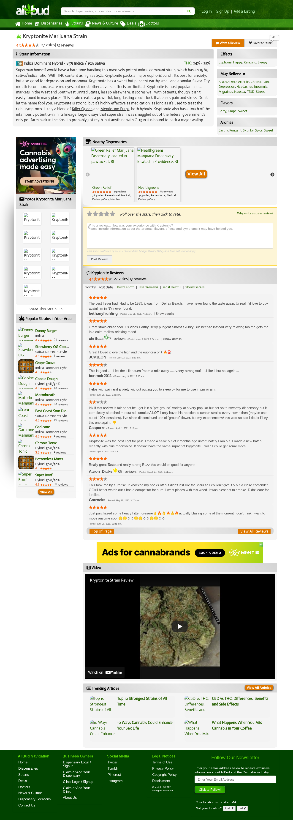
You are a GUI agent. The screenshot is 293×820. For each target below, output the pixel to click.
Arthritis (243, 82)
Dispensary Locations (34, 799)
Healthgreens (148, 187)
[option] (112, 175)
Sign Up (222, 11)
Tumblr (113, 768)
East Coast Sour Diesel (53, 411)
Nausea (239, 92)
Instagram (115, 781)
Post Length (125, 287)
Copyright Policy (164, 774)
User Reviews (148, 287)
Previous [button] (87, 174)
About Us (70, 797)
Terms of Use (162, 762)
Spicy (259, 130)
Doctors (152, 23)
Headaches (244, 87)
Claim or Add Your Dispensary (76, 774)
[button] (165, 313)
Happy (237, 62)
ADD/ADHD (228, 82)
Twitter (112, 762)
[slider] (30, 45)
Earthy (223, 130)
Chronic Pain (260, 82)
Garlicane (42, 427)
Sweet (242, 111)
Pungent (235, 130)
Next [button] (272, 174)
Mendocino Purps (114, 109)
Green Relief (101, 187)
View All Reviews (254, 531)
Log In (207, 11)
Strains (77, 23)
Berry (222, 111)
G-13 (51, 114)
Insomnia (260, 87)
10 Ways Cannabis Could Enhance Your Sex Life (145, 725)
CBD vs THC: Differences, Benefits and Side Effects (240, 701)
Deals (131, 23)
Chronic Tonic (46, 443)
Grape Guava (45, 363)
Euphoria (225, 62)
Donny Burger (46, 330)
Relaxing (250, 62)
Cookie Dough (46, 379)
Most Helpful (172, 287)
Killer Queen (82, 109)
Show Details (194, 287)
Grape (232, 111)
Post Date (105, 287)
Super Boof (43, 475)
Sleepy (262, 62)
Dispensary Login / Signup (77, 764)
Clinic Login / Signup (78, 782)
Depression (227, 87)
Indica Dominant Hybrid (43, 63)
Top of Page (102, 531)
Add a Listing (244, 11)
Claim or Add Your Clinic (76, 789)
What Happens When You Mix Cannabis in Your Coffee (237, 725)
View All (46, 492)
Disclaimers (161, 781)
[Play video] (180, 626)
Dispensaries (51, 23)
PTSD (251, 92)
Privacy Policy (156, 251)
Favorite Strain (262, 43)
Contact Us (26, 805)
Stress (260, 92)
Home (27, 23)
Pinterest (114, 774)
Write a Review (229, 43)
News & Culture (105, 23)
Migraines (226, 92)
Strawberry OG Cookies (53, 346)
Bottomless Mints (49, 459)
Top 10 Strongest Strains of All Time (142, 701)
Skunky (248, 130)
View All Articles (259, 687)
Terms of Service (179, 251)
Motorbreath (45, 395)
